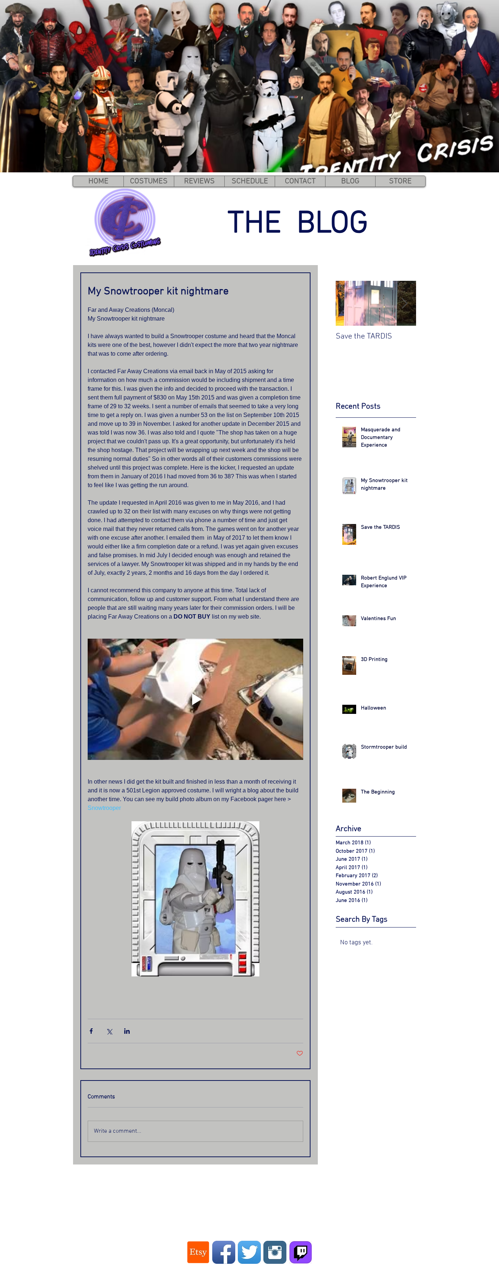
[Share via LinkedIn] (126, 1031)
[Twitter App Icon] (249, 1252)
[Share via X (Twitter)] (109, 1031)
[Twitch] (300, 1252)
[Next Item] (404, 303)
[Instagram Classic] (274, 1252)
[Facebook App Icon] (223, 1252)
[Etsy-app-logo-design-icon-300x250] (198, 1252)
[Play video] (195, 699)
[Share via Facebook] (91, 1031)
